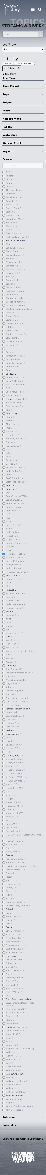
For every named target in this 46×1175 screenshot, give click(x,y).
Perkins (9, 855)
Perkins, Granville (14, 858)
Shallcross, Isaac (14, 959)
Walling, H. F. (12, 1055)
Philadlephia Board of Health (20, 866)
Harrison (10, 546)
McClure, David (13, 773)
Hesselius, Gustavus (16, 571)
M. (7, 751)
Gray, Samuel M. (14, 499)
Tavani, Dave (12, 1023)
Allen (8, 186)
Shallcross (11, 956)
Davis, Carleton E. (14, 355)
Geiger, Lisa (11, 460)
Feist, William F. (14, 406)
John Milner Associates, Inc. (19, 651)
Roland (9, 909)
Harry (8, 550)
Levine (9, 730)
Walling (9, 1052)
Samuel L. (10, 927)
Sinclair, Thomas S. (15, 970)
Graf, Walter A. (13, 471)
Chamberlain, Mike (15, 298)
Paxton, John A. (13, 844)
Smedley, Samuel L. (15, 977)
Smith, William (13, 992)
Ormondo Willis (13, 831)
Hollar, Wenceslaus (15, 604)
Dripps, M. (11, 373)
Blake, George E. (14, 247)
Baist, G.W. (11, 204)
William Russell (13, 1084)
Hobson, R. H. (12, 600)
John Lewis (11, 647)
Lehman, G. (11, 723)
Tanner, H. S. (12, 1016)
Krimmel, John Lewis (16, 701)
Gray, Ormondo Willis (16, 496)
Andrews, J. (11, 193)
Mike (8, 791)
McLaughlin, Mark (14, 780)
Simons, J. (10, 966)
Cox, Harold (11, 337)
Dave (8, 352)
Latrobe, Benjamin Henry (18, 708)
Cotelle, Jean (12, 330)
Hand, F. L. (11, 535)
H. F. (8, 514)
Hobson (9, 597)
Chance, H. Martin (14, 301)
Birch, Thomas (13, 233)
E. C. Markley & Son (15, 384)
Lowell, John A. (13, 744)
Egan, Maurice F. (14, 391)
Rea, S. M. (10, 898)
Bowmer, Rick (12, 265)
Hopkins (10, 611)
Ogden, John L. (13, 827)
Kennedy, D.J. (12, 665)
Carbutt (9, 283)
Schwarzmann (13, 941)
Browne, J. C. (12, 273)
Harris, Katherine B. (15, 543)
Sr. (7, 995)
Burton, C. (10, 276)
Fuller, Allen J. (13, 445)
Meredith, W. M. (13, 787)
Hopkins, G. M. (13, 615)
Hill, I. (8, 582)
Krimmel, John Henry (16, 697)
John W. (9, 658)
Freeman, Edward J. (15, 438)
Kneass (9, 676)
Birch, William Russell (16, 237)
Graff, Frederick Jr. (14, 478)
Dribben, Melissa (14, 366)
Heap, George (13, 564)
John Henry (11, 643)
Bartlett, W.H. (12, 215)
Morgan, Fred (12, 802)
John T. (9, 654)
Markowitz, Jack (13, 759)
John (8, 636)
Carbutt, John (12, 287)
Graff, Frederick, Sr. (15, 481)
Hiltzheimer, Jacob (15, 593)
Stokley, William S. (15, 1009)
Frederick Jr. (11, 435)
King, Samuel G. (13, 669)
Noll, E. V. (10, 824)
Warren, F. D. (12, 1059)
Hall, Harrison (12, 532)
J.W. (8, 622)
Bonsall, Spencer (14, 255)
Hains (8, 521)
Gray (8, 492)
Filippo (9, 417)
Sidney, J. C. (11, 963)
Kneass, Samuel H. (15, 679)
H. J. (8, 517)
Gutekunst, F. (12, 510)
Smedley (10, 974)
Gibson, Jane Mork (15, 467)
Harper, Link (12, 539)
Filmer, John (11, 424)
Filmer (9, 420)
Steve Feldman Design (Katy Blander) (20, 1004)
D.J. (7, 348)
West (8, 1063)
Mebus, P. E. (12, 784)
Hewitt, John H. (13, 575)
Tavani (9, 1019)
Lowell (9, 741)
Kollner (9, 687)
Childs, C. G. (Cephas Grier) (19, 308)
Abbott (9, 175)
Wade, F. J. (11, 1045)
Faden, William (13, 402)
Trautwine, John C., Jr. (16, 1027)
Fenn (8, 409)
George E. (10, 463)
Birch (8, 229)
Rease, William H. (15, 902)
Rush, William (13, 916)
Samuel (9, 920)
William (9, 1077)
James (9, 625)
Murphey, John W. (14, 813)
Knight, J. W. (12, 683)
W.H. (8, 1041)
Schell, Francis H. (14, 930)
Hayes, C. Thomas (15, 561)
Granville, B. (12, 489)
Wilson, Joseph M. (15, 1099)
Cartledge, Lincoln (15, 291)
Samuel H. (11, 923)
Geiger (9, 456)
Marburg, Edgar (13, 755)
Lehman (10, 719)
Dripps (9, 370)
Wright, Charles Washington (20, 1106)
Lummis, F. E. (12, 748)
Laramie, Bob (12, 705)
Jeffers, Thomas (13, 633)
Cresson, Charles (14, 341)
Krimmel (10, 694)
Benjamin (10, 222)
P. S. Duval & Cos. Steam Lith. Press (23, 834)
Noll (8, 820)
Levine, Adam (12, 734)
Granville (10, 485)
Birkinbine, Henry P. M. (17, 240)
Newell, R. (11, 816)
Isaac (8, 618)
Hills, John (11, 589)
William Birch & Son (15, 1081)
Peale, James (12, 851)
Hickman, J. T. (12, 579)
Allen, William (13, 190)
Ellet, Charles (12, 395)
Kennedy (10, 661)
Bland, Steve (12, 251)
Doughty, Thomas (14, 363)
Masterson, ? (12, 766)
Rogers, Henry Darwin (17, 905)
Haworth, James (14, 557)
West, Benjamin (13, 1066)
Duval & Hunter (13, 381)
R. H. (8, 894)
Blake (8, 244)
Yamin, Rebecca (13, 1109)
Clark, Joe (10, 312)
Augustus (10, 201)
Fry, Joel (10, 442)
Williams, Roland (14, 1095)
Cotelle (9, 327)
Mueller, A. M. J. (13, 805)
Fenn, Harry (11, 413)
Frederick (10, 431)
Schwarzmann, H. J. (15, 945)
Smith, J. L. (11, 984)
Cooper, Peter (12, 316)
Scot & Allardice (13, 948)
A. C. (8, 172)
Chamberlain (12, 294)
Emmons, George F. (15, 399)
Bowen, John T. (13, 262)
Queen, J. (10, 887)
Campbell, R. (12, 280)
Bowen (9, 258)
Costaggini (11, 319)
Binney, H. (11, 226)
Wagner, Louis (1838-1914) (20, 1048)
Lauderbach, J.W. (14, 715)
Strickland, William (15, 1012)
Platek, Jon (11, 873)
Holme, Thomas (13, 607)
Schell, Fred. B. (13, 934)
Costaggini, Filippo (15, 323)
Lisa (8, 737)
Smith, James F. (13, 988)
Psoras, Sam (12, 884)
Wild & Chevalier (14, 1073)
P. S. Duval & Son (14, 840)
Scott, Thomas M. (14, 952)
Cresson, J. (11, 345)
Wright (9, 1102)
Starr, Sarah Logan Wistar (19, 999)
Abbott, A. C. (12, 179)
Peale (8, 848)
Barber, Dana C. (13, 208)
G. (7, 449)
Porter (9, 876)
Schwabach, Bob (14, 938)
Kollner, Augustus (14, 690)
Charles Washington (16, 305)
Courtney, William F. (16, 334)
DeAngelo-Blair (13, 359)
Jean (8, 629)
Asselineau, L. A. (14, 197)
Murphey (10, 809)
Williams (10, 1088)
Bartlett (9, 211)
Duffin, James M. (14, 377)
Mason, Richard (13, 762)
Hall (8, 528)
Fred (8, 427)
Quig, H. (10, 891)
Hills (8, 586)
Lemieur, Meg (12, 726)
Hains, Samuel (13, 525)
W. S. (8, 1037)
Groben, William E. (15, 503)
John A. (9, 640)
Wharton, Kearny (14, 1070)
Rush (8, 912)
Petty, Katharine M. (15, 862)
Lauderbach (11, 712)
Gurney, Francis (13, 507)
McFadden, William (15, 777)
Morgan (9, 798)
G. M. (8, 453)
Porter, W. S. (12, 880)
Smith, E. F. (11, 981)
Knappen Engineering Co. (18, 672)
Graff (8, 474)
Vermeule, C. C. (13, 1034)
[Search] (41, 34)
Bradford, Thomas (15, 269)
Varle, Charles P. (14, 1030)
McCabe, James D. (15, 769)
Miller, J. (9, 795)
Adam (9, 182)
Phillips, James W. (15, 869)
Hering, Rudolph (14, 568)
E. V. (8, 388)
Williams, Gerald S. (15, 1091)
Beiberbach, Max (14, 218)
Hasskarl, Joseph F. (15, 553)
